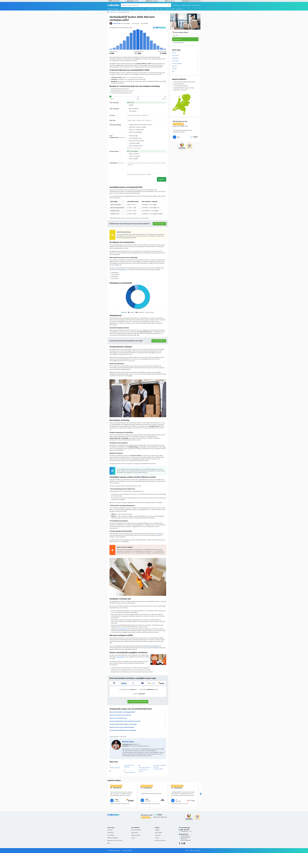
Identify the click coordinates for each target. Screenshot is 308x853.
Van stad (112, 115)
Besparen (174, 66)
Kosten (174, 53)
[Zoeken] (169, 5)
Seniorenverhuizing (129, 772)
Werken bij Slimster (160, 840)
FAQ (173, 71)
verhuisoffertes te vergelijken (151, 646)
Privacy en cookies (127, 850)
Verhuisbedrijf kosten (123, 12)
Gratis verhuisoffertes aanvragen (138, 701)
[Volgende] (200, 793)
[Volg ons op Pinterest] (184, 843)
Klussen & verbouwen (126, 9)
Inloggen (157, 830)
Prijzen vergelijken (177, 63)
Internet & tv (179, 9)
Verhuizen (113, 12)
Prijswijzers (110, 832)
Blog (108, 843)
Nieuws (157, 838)
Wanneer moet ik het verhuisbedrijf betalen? (121, 727)
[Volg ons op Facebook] (179, 843)
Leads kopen (134, 832)
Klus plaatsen (176, 5)
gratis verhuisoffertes (122, 629)
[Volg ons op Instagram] (182, 843)
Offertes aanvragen (159, 223)
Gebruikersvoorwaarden (113, 850)
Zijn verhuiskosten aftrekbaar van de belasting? (122, 730)
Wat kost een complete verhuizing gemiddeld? (122, 712)
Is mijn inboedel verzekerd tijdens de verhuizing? (123, 724)
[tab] (110, 96)
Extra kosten (175, 61)
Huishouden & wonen (138, 9)
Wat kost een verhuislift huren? (118, 718)
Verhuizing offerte (158, 769)
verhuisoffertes (120, 657)
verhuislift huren (122, 269)
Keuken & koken (150, 9)
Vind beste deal (177, 39)
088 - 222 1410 (185, 829)
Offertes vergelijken (112, 838)
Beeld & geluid (159, 9)
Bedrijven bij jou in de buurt (115, 840)
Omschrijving (116, 163)
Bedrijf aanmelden (186, 5)
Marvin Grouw (117, 23)
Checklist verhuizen (114, 767)
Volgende (161, 179)
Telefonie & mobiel (170, 9)
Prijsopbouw (175, 55)
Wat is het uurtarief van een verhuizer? (120, 715)
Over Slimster (158, 832)
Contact (133, 838)
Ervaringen (158, 835)
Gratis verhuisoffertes (159, 341)
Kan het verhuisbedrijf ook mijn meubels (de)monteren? (125, 721)
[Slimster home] (113, 5)
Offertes (174, 68)
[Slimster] (108, 12)
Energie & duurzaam (113, 9)
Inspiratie (110, 830)
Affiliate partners (135, 835)
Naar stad (112, 120)
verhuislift (159, 533)
